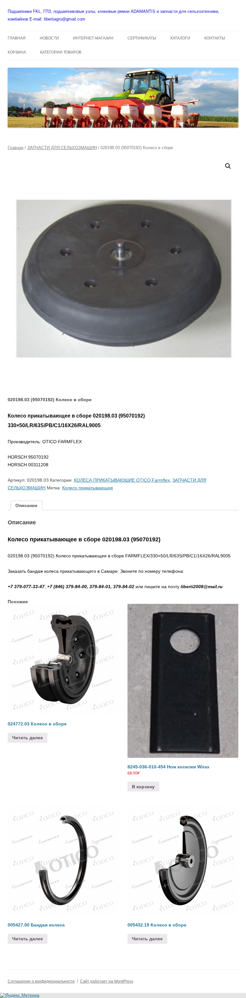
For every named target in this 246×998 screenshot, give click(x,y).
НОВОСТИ (49, 38)
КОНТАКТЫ (214, 38)
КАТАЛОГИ (180, 38)
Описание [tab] (26, 505)
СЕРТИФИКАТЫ (141, 38)
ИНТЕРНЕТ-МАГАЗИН (93, 38)
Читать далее (27, 737)
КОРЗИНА (17, 52)
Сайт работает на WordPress (106, 981)
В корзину (143, 786)
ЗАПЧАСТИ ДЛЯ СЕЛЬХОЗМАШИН (62, 147)
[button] (228, 166)
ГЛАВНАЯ (17, 38)
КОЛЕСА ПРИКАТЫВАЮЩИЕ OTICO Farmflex (122, 480)
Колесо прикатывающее (87, 487)
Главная (15, 147)
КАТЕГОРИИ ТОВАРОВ (60, 52)
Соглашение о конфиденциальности (41, 981)
